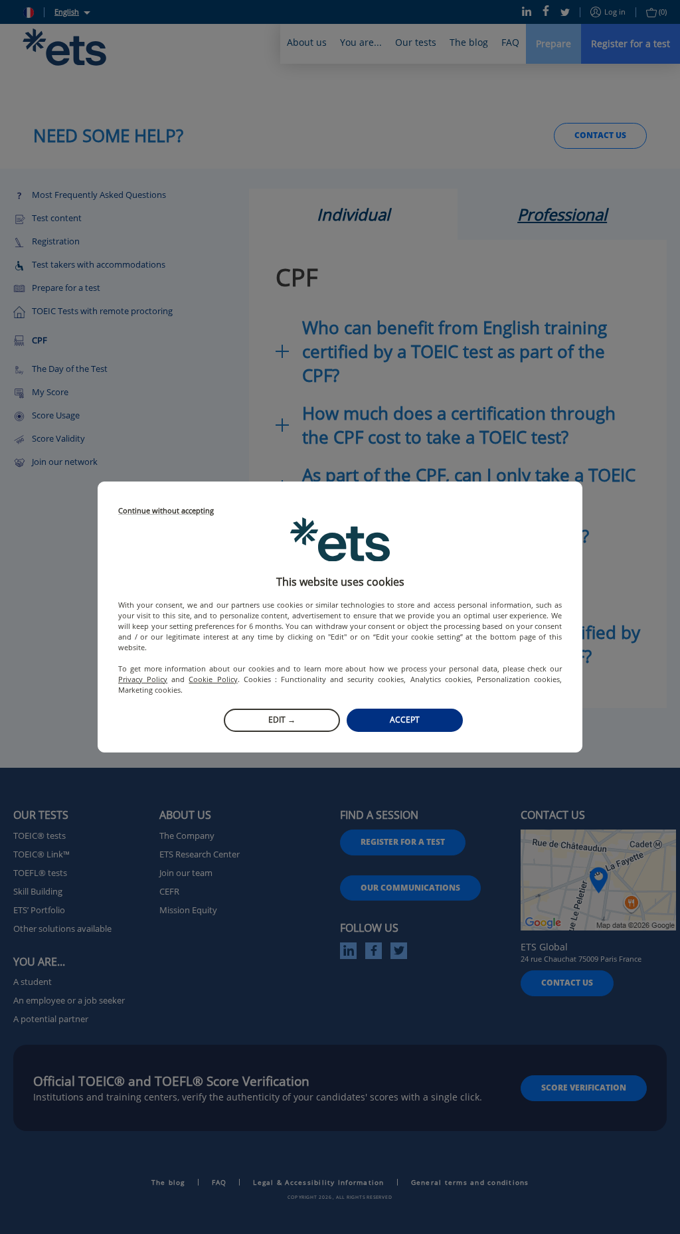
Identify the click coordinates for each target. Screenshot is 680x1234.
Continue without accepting (166, 511)
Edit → (282, 719)
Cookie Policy (213, 679)
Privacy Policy (142, 679)
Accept (405, 719)
